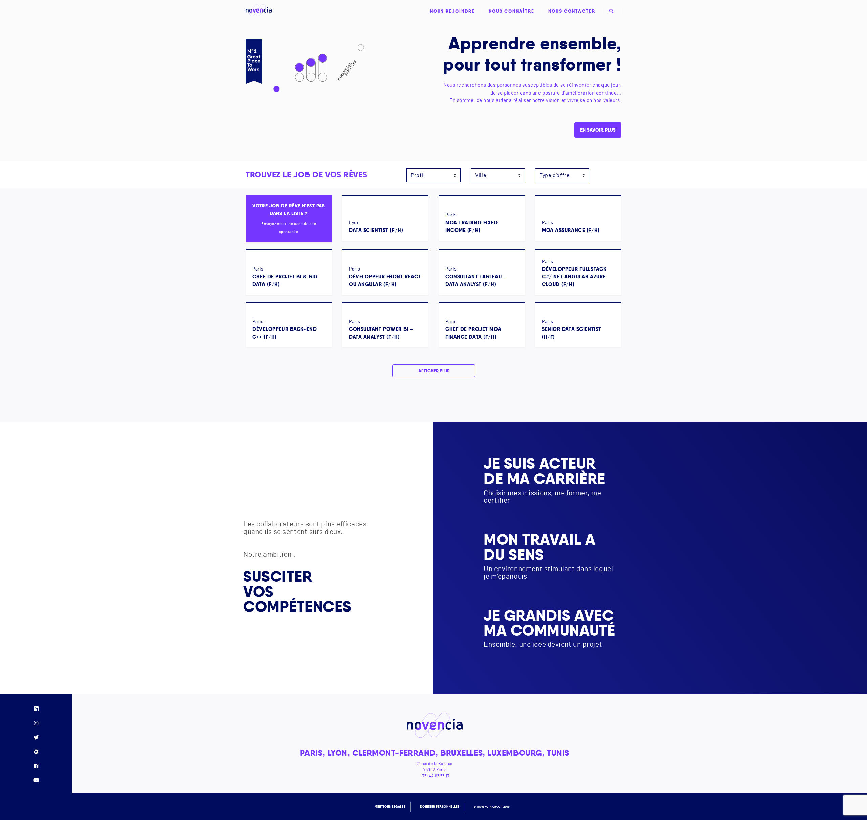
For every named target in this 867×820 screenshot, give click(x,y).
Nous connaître (511, 11)
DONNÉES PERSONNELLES (440, 807)
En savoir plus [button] (598, 130)
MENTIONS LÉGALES (390, 807)
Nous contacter (571, 11)
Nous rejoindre (452, 11)
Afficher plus (433, 371)
